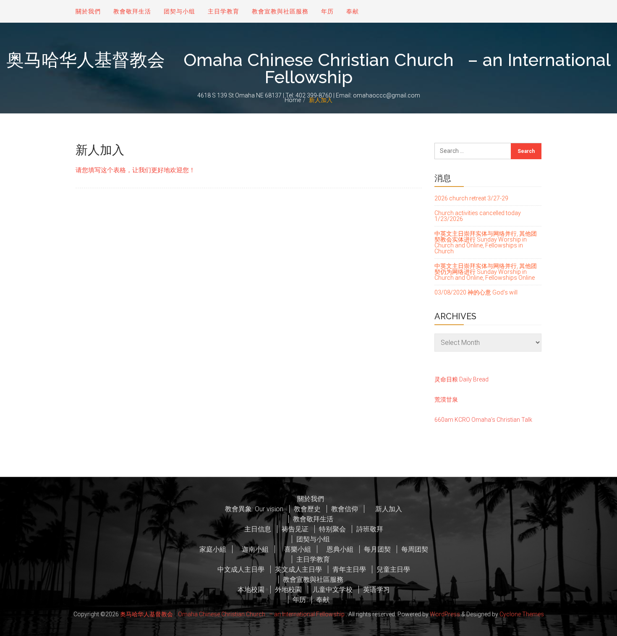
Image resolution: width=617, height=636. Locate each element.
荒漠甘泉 (446, 399)
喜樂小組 (295, 549)
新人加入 (385, 509)
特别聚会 (332, 529)
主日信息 (257, 529)
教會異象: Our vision (254, 509)
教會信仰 (344, 509)
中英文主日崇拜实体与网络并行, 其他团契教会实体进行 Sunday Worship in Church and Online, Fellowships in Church (485, 242)
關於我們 (88, 11)
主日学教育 (223, 11)
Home (293, 100)
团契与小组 (179, 11)
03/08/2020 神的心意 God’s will (476, 292)
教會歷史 (307, 509)
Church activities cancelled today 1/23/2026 (477, 216)
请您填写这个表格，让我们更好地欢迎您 (132, 170)
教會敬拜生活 (132, 11)
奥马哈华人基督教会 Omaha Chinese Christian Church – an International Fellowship (308, 69)
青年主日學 (349, 569)
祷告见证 (295, 529)
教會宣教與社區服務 (280, 11)
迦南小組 (253, 549)
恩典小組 (337, 549)
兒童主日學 (393, 569)
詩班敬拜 (369, 529)
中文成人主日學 (240, 569)
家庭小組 (212, 549)
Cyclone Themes (521, 614)
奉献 (352, 11)
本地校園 (251, 590)
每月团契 (377, 549)
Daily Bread (474, 379)
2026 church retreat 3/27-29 (471, 198)
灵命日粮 (446, 379)
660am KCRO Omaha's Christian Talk (483, 419)
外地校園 (288, 590)
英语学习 (376, 590)
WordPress (445, 614)
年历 (327, 11)
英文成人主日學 (298, 569)
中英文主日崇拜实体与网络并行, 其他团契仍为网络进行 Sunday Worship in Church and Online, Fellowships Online (485, 272)
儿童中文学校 (332, 590)
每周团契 (414, 549)
